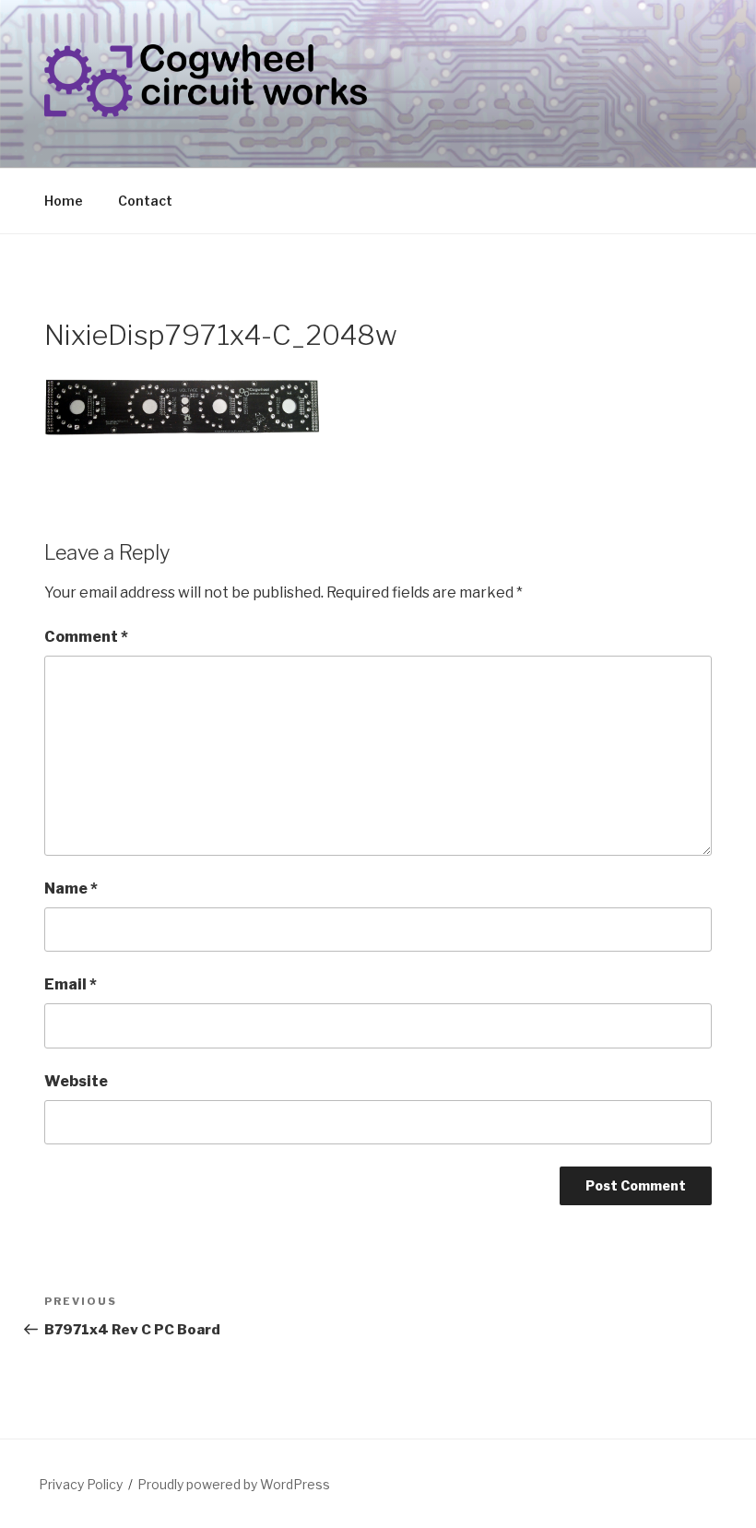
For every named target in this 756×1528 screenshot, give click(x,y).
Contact (145, 200)
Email (70, 984)
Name (71, 888)
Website (76, 1081)
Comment (86, 637)
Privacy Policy (81, 1484)
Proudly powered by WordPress (233, 1484)
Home (63, 200)
